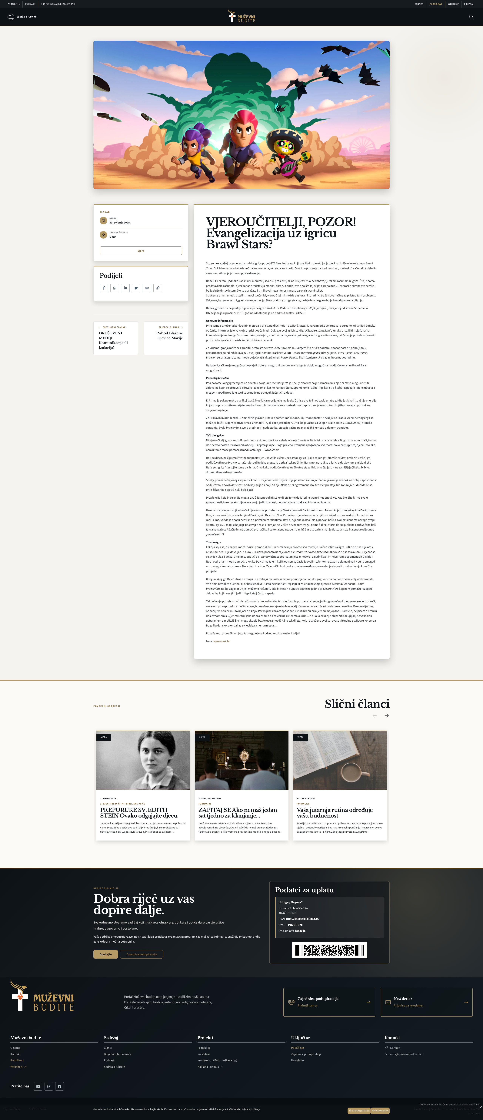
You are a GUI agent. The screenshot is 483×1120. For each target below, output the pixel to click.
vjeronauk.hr (222, 641)
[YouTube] (38, 1086)
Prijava (468, 4)
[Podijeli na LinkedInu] (125, 288)
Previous (374, 715)
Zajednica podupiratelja (141, 954)
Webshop (453, 4)
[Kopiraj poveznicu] (157, 288)
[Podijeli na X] (136, 288)
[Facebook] (59, 1086)
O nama (419, 4)
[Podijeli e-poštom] (147, 288)
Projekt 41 (14, 4)
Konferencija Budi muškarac (58, 4)
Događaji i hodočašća (117, 1054)
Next (387, 715)
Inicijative (204, 1054)
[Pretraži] (471, 17)
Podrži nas (435, 4)
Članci (108, 1048)
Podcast (30, 4)
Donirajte (106, 954)
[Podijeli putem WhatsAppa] (114, 288)
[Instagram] (49, 1086)
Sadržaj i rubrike (114, 1067)
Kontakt (15, 1054)
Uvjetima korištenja (251, 1109)
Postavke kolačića (360, 1110)
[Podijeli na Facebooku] (104, 288)
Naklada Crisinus (208, 1067)
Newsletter (298, 1060)
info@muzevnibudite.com (406, 1054)
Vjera (141, 251)
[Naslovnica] (241, 17)
